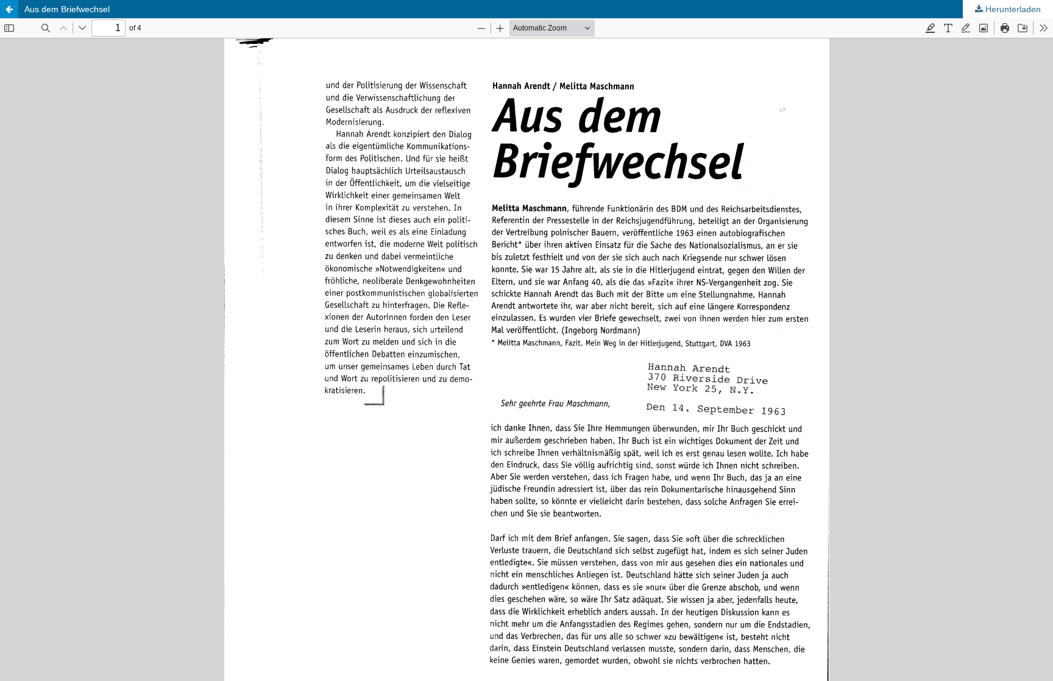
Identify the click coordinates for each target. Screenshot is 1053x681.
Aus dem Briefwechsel (67, 9)
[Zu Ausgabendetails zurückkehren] (9, 9)
